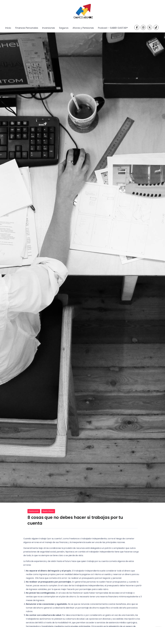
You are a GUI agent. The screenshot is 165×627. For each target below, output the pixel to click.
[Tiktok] (156, 27)
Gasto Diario (48, 511)
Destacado (34, 511)
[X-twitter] (149, 27)
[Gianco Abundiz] (82, 11)
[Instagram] (143, 27)
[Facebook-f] (136, 27)
